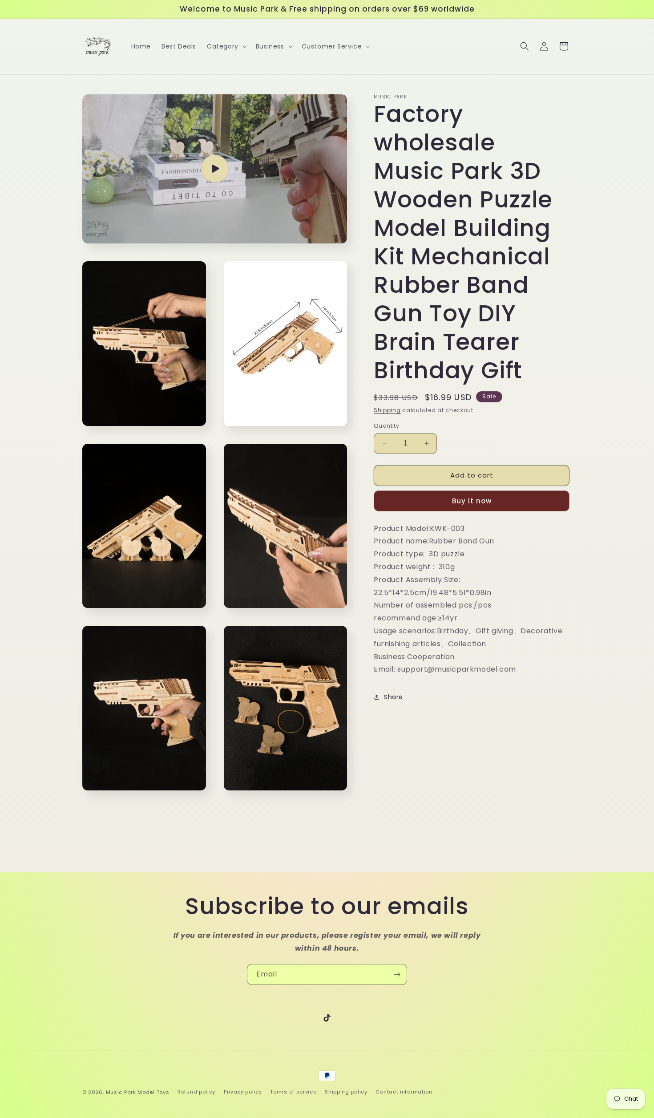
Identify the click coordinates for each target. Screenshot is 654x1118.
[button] (226, 46)
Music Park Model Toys (138, 1092)
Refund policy (196, 1091)
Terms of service (293, 1091)
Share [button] (393, 697)
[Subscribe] (397, 974)
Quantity (386, 425)
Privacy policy (243, 1091)
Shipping (387, 410)
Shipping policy (346, 1091)
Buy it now (472, 501)
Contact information (403, 1091)
